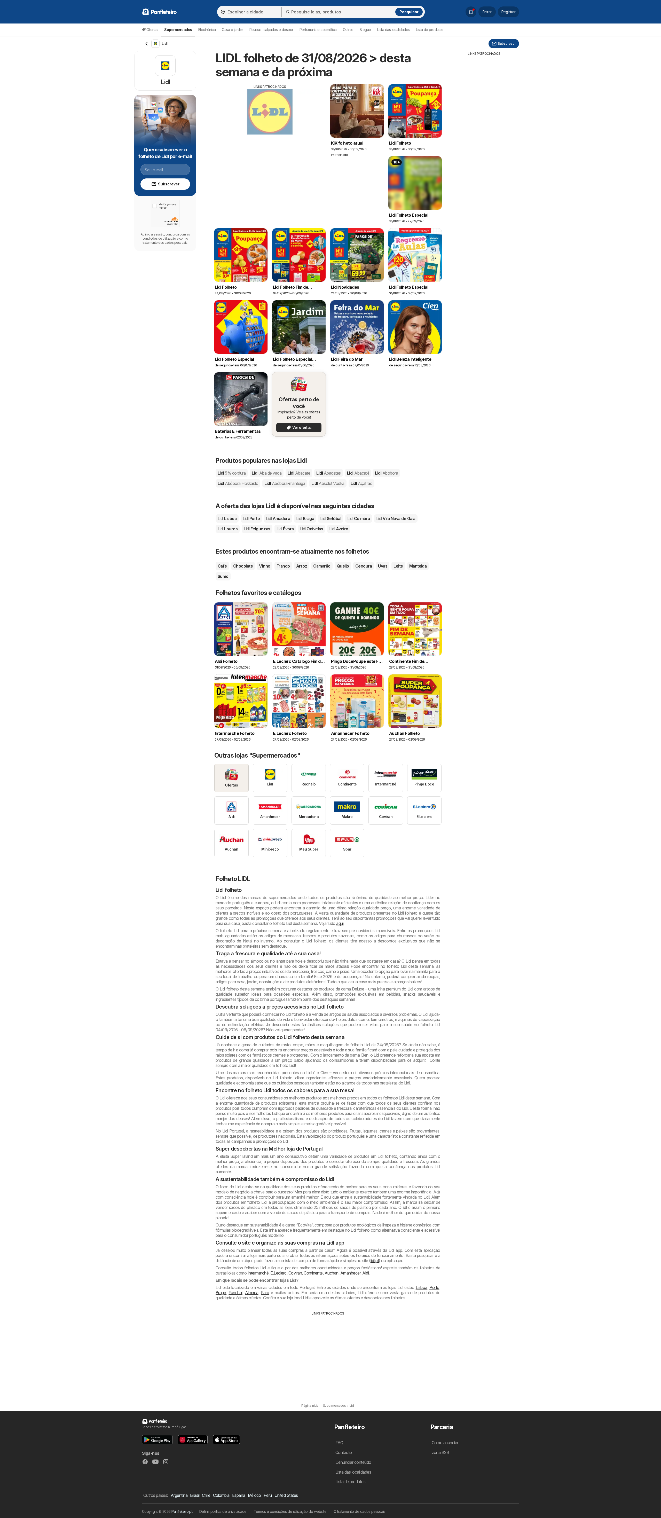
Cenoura (363, 566)
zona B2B (440, 1452)
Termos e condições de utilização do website (290, 1511)
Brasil (194, 1495)
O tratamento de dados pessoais (359, 1511)
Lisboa (227, 518)
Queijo (343, 566)
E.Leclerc (278, 1273)
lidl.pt (375, 1260)
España (238, 1495)
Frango (283, 566)
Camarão (321, 566)
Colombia (221, 1495)
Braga (305, 518)
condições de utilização (159, 238)
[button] (157, 1439)
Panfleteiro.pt (181, 1511)
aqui (339, 923)
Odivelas (311, 528)
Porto (251, 518)
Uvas (382, 566)
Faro (265, 1292)
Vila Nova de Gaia (395, 518)
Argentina (179, 1495)
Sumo (223, 576)
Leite (398, 566)
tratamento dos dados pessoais (165, 243)
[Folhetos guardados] (471, 11)
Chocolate (243, 566)
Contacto (343, 1452)
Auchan (332, 1273)
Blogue (365, 29)
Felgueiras (257, 528)
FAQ (339, 1442)
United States (286, 1495)
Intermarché (258, 1273)
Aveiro (338, 528)
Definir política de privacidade (223, 1511)
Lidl (232, 473)
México (254, 1495)
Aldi (365, 1273)
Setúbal (330, 518)
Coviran (295, 1273)
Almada (251, 1292)
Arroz (301, 566)
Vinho (264, 566)
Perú (268, 1495)
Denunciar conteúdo (353, 1462)
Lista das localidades (393, 29)
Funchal (235, 1292)
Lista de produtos (429, 29)
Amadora (278, 518)
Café (222, 566)
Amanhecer (350, 1273)
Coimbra (358, 518)
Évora (285, 528)
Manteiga (418, 566)
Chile (206, 1495)
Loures (228, 528)
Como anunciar (445, 1442)
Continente (313, 1273)
